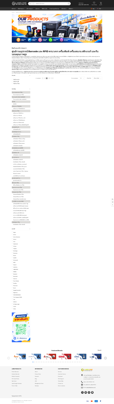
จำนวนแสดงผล (74, 78)
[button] (42, 78)
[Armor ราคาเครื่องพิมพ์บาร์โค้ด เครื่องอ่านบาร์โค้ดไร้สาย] (34, 356)
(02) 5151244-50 (90, 381)
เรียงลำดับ (89, 78)
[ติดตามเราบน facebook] (82, 392)
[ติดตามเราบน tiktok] (92, 392)
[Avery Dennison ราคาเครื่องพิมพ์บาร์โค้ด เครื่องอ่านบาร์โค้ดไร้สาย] (49, 356)
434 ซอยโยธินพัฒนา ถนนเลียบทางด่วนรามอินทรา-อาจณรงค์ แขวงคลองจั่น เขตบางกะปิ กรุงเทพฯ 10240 (92, 377)
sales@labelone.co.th (91, 387)
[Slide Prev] (8, 358)
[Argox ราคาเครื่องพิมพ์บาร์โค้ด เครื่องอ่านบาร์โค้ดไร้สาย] (19, 356)
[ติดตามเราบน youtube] (85, 392)
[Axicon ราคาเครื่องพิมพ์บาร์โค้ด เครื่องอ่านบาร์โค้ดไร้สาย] (64, 356)
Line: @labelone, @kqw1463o (90, 384)
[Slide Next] (105, 358)
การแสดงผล (38, 78)
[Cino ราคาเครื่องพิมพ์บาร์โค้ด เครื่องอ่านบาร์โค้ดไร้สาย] (79, 356)
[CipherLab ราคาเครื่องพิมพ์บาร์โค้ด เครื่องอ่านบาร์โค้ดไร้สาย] (94, 356)
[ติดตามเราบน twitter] (89, 392)
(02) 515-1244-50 (84, 4)
